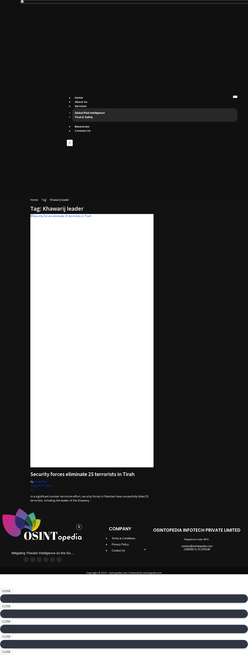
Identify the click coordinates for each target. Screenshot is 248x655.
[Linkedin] (52, 559)
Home (79, 98)
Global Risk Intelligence (90, 112)
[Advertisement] (188, 221)
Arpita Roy (40, 481)
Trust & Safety (84, 117)
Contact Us (82, 131)
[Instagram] (39, 559)
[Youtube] (59, 559)
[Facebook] (26, 559)
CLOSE (6, 591)
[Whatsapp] (45, 559)
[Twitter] (32, 559)
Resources (82, 127)
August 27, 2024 (40, 485)
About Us (81, 102)
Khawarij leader (59, 200)
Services (81, 106)
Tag (43, 200)
